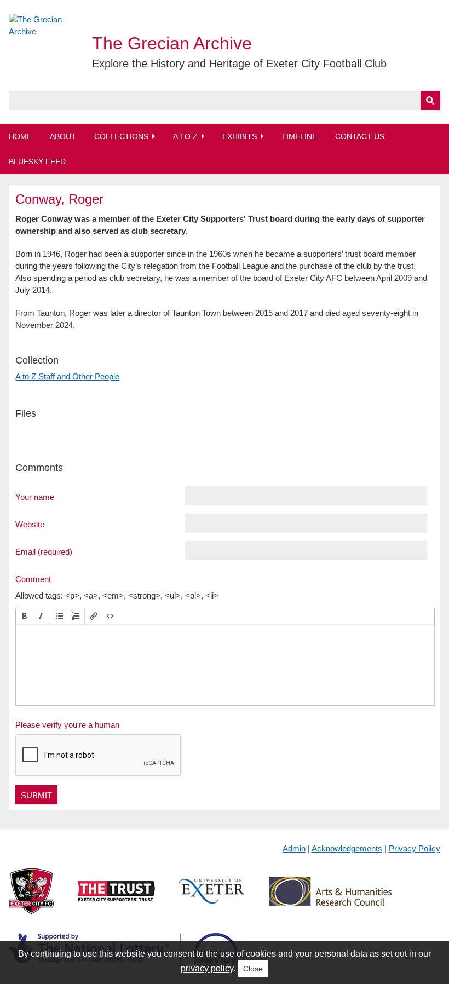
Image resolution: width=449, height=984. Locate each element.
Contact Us (359, 136)
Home (20, 136)
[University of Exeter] (212, 900)
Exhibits (239, 136)
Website (29, 524)
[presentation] (25, 616)
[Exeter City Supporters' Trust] (116, 900)
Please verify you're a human (67, 724)
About (63, 136)
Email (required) (43, 551)
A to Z (185, 136)
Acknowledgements (347, 848)
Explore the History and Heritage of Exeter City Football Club (239, 63)
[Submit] (430, 100)
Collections (121, 136)
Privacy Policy (414, 848)
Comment (33, 578)
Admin (294, 848)
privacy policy (207, 968)
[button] (24, 616)
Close (253, 968)
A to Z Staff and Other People (67, 376)
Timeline (299, 136)
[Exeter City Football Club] (31, 900)
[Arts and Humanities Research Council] (330, 900)
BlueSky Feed (37, 161)
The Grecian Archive (172, 43)
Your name (34, 496)
